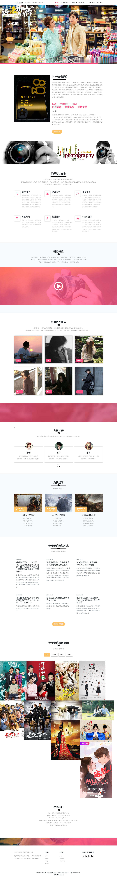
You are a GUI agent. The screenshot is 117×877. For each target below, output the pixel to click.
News (61, 856)
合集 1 (54, 655)
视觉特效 (57, 131)
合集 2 (61, 655)
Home (46, 856)
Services (46, 858)
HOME (57, 3)
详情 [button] (74, 3)
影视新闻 (92, 3)
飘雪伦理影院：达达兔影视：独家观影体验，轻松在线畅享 (88, 600)
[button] (57, 467)
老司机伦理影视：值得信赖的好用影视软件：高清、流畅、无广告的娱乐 (27, 600)
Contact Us (62, 861)
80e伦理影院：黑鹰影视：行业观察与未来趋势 (88, 563)
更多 (10, 39)
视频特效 (82, 3)
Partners (62, 858)
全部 (47, 655)
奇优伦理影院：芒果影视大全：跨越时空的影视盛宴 (57, 563)
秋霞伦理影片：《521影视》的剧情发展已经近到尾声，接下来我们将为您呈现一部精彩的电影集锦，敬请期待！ (27, 567)
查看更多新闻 (58, 624)
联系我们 (100, 3)
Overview (47, 864)
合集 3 (69, 655)
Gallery (46, 861)
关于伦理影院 (65, 3)
